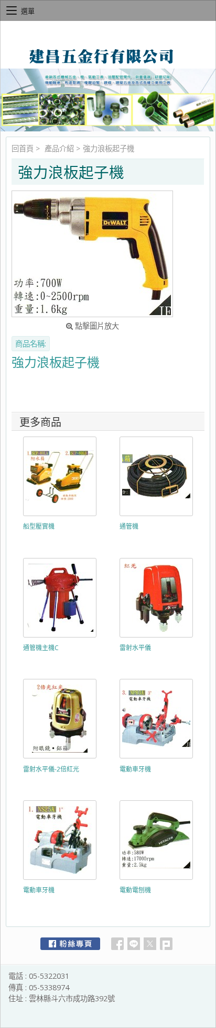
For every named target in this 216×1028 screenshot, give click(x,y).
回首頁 (23, 148)
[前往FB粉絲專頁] (70, 943)
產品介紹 (59, 148)
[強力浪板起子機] (92, 254)
